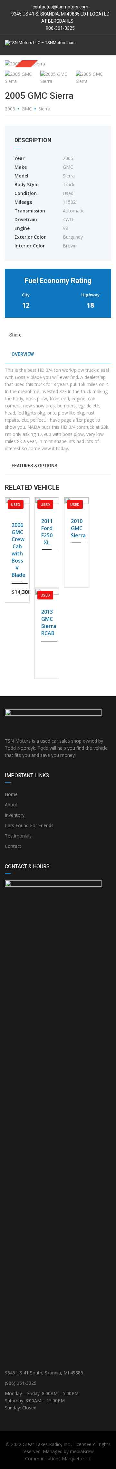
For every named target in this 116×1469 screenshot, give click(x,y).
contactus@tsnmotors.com (60, 6)
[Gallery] (17, 499)
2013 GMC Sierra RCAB (47, 622)
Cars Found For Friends (29, 825)
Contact (13, 846)
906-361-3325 (60, 28)
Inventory (14, 815)
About (11, 805)
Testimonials (18, 836)
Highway (90, 295)
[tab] (58, 356)
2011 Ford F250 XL (47, 532)
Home (11, 794)
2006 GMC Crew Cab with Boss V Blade (17, 549)
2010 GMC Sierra (76, 528)
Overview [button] (22, 354)
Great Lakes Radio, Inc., (47, 1444)
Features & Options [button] (34, 465)
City (26, 295)
